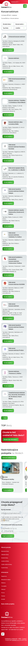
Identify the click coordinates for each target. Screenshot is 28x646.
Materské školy (5, 551)
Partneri (3, 596)
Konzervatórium (14, 18)
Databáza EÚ (14, 2)
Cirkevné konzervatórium (17, 36)
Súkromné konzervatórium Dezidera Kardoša (17, 146)
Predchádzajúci (2, 477)
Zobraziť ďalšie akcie (8, 457)
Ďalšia (26, 477)
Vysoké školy (4, 567)
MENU (25, 6)
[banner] (6, 4)
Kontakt (3, 599)
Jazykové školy (5, 561)
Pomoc (3, 592)
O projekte (3, 586)
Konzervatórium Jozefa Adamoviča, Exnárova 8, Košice (16, 212)
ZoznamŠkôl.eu (5, 18)
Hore (5, 418)
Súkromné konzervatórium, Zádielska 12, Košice (15, 235)
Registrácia (4, 576)
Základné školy (5, 554)
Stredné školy (4, 558)
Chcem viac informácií (10, 439)
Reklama (3, 582)
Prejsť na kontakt (7, 536)
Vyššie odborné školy (6, 564)
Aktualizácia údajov (6, 579)
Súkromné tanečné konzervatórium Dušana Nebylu (16, 191)
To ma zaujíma (8, 50)
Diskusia (3, 589)
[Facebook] (2, 634)
